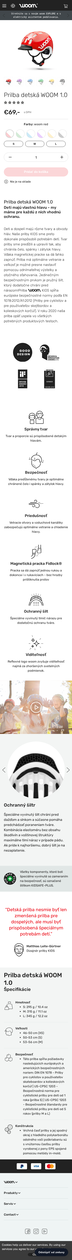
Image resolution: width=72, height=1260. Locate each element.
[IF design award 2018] (22, 377)
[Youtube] (44, 1231)
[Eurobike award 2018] (49, 377)
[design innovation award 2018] (49, 350)
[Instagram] (36, 1231)
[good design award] (22, 350)
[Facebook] (28, 1231)
